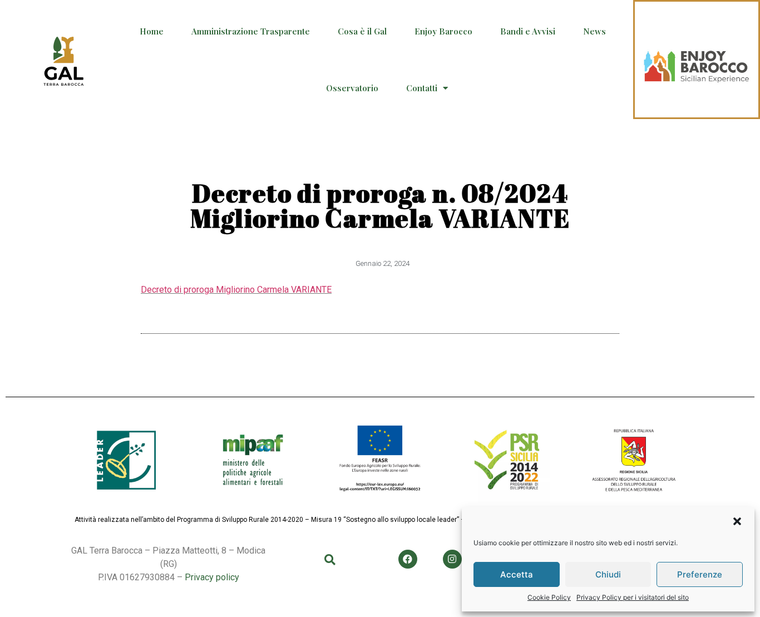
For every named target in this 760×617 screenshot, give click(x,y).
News (594, 31)
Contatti (421, 87)
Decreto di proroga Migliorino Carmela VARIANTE (236, 289)
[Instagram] (452, 559)
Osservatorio (352, 87)
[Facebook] (407, 559)
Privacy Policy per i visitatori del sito (632, 597)
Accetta (516, 574)
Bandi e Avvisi (527, 31)
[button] (737, 521)
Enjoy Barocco (443, 31)
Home (152, 31)
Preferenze (699, 574)
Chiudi (608, 574)
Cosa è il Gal (362, 31)
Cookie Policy (549, 597)
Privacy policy (212, 577)
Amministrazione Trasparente (250, 31)
